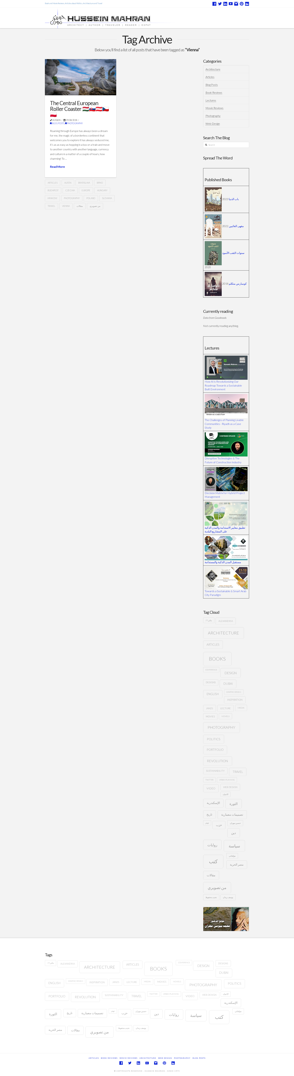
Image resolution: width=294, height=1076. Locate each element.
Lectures (211, 100)
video (211, 788)
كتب (213, 861)
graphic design (233, 692)
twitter (209, 780)
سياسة (234, 845)
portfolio (215, 749)
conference (211, 670)
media (241, 707)
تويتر (207, 823)
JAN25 (209, 708)
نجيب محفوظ (211, 897)
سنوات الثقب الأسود (233, 252)
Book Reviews (214, 92)
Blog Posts (58, 123)
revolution (217, 761)
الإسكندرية (213, 803)
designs (211, 682)
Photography (75, 123)
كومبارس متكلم (238, 283)
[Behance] (247, 4)
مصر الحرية (236, 864)
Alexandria (225, 621)
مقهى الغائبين (236, 225)
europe (86, 190)
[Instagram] (236, 4)
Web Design (213, 123)
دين (233, 833)
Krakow (52, 198)
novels (226, 716)
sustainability (215, 770)
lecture (225, 708)
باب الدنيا (234, 199)
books (217, 659)
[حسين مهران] (120, 18)
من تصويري (95, 206)
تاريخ (209, 814)
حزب (219, 825)
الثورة (234, 804)
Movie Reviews (214, 108)
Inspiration (234, 699)
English (213, 694)
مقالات (80, 206)
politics (213, 739)
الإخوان (225, 794)
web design (230, 787)
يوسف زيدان (228, 897)
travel (51, 206)
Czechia (70, 190)
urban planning (227, 780)
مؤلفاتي (232, 856)
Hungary (102, 190)
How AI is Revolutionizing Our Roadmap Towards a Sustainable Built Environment (223, 385)
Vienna (66, 206)
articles (53, 182)
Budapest (53, 190)
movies (210, 716)
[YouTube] (231, 4)
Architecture (213, 69)
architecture (223, 632)
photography (72, 198)
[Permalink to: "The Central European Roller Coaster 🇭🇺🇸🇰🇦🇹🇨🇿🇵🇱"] (80, 77)
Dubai (228, 683)
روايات (212, 845)
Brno (100, 182)
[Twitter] (220, 4)
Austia (67, 182)
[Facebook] (214, 4)
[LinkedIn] (225, 4)
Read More (57, 166)
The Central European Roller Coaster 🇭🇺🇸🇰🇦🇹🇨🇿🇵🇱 (79, 109)
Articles (210, 76)
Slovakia (107, 198)
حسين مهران (235, 823)
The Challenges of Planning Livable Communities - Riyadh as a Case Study (224, 423)
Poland (90, 198)
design (231, 673)
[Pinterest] (242, 4)
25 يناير (209, 620)
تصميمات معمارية (232, 814)
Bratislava (84, 182)
